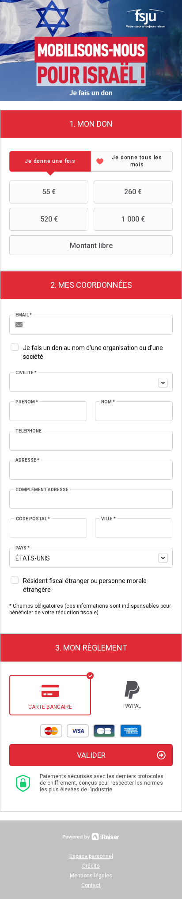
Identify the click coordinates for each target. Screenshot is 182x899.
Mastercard (51, 730)
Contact (91, 885)
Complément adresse (41, 489)
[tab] (50, 161)
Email (23, 314)
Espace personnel (91, 856)
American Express (131, 730)
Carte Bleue (104, 730)
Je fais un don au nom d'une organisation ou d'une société (93, 352)
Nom (108, 401)
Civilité (26, 372)
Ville (108, 518)
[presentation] (50, 161)
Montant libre (91, 245)
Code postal (33, 518)
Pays (22, 547)
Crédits (91, 866)
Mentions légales (91, 876)
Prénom (26, 401)
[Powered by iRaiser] (91, 836)
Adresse (27, 460)
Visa (78, 730)
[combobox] (91, 382)
